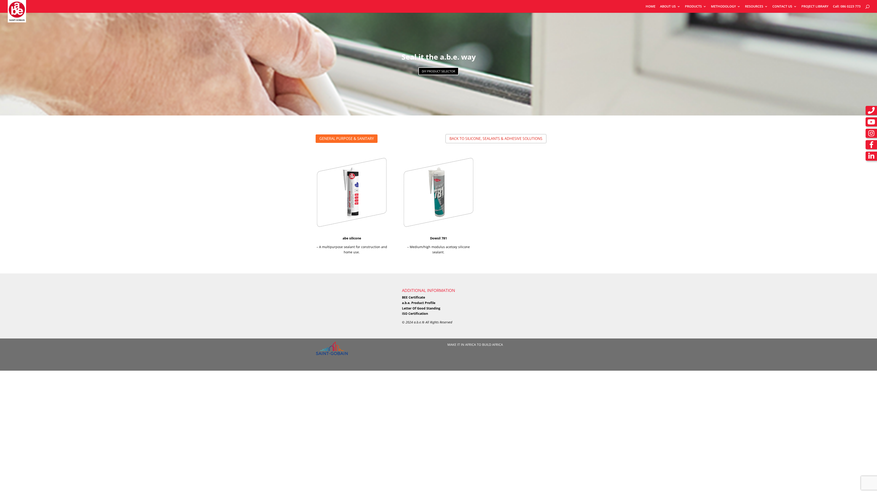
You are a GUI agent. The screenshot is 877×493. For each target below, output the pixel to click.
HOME (650, 6)
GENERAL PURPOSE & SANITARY (346, 138)
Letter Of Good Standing (421, 308)
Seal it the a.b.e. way (439, 57)
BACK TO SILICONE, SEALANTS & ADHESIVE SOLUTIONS (495, 138)
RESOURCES (754, 6)
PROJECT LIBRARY (814, 6)
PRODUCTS (693, 6)
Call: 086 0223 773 (847, 6)
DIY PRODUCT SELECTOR (438, 71)
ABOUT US (668, 6)
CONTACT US (782, 6)
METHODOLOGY (723, 6)
